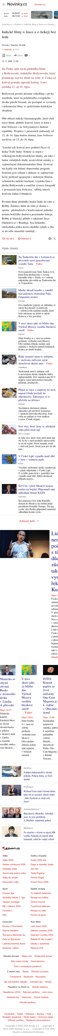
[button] (9, 260)
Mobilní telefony (40, 987)
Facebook (9, 1014)
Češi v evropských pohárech (28, 966)
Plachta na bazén (39, 971)
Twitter (20, 1014)
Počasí (21, 334)
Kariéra (40, 1014)
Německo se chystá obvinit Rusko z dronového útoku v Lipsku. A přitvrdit (7, 692)
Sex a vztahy (24, 434)
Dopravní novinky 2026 (42, 935)
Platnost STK (37, 948)
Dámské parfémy (31, 992)
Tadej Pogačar (38, 873)
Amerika (22, 497)
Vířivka (48, 982)
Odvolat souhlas (16, 1020)
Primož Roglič (37, 877)
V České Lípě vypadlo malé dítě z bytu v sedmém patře (36, 457)
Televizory (26, 997)
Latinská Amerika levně (13, 943)
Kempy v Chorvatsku (12, 926)
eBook (8, 55)
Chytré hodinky (41, 997)
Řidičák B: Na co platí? (42, 939)
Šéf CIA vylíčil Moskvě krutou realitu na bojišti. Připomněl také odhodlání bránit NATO (36, 489)
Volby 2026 (7, 860)
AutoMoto (22, 367)
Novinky (5, 44)
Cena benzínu (38, 961)
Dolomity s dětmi (10, 948)
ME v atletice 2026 (11, 906)
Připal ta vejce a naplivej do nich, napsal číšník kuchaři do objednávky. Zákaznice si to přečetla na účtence (37, 395)
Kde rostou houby (19, 961)
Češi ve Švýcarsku (11, 939)
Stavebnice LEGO (11, 992)
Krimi (20, 268)
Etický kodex (30, 1017)
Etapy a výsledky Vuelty (42, 864)
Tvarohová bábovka (40, 906)
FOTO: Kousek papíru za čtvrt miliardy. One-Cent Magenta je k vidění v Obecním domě (50, 696)
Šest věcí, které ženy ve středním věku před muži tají (36, 428)
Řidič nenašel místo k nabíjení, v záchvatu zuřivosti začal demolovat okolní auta (35, 360)
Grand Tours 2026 (39, 882)
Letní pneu (47, 992)
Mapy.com (27, 956)
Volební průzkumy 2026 (14, 864)
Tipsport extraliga (10, 902)
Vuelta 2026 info (38, 860)
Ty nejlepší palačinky (41, 893)
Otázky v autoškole (40, 943)
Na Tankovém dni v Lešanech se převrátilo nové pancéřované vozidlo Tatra (36, 260)
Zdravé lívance (38, 902)
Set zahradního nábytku (15, 982)
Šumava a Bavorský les (13, 935)
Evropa (21, 301)
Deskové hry (13, 997)
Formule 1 (7, 910)
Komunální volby (10, 882)
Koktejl (21, 404)
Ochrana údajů (45, 1017)
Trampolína (15, 976)
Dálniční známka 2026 (41, 930)
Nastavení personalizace (38, 1020)
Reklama (30, 1014)
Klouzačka (41, 976)
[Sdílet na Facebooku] (50, 238)
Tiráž (48, 1014)
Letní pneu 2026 (39, 926)
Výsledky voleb (9, 869)
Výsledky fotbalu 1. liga (13, 897)
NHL (4, 915)
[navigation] (3, 4)
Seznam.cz (39, 4)
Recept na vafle (38, 910)
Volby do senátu (10, 877)
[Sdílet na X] (54, 238)
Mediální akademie (12, 1017)
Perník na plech (38, 915)
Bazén (26, 971)
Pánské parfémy (28, 1002)
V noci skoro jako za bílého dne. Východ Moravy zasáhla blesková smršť (37, 326)
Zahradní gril (36, 982)
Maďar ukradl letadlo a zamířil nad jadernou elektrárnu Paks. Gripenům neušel (35, 293)
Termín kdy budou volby (14, 873)
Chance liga (8, 893)
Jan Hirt (34, 869)
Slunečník (28, 976)
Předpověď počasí (43, 956)
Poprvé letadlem (10, 930)
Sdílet (19, 55)
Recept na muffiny (39, 897)
